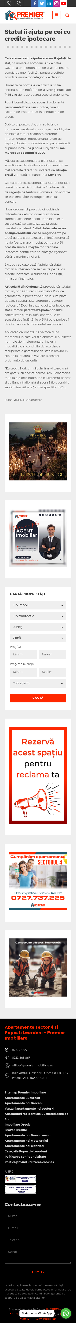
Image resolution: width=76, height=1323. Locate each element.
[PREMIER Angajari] (38, 511)
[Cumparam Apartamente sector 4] (38, 854)
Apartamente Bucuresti (22, 1098)
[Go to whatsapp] (66, 1313)
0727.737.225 (9, 3)
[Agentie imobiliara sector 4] (38, 967)
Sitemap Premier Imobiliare (25, 1092)
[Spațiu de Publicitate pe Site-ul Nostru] (38, 729)
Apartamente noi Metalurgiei (26, 1141)
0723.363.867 (19, 3)
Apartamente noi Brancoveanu (27, 1135)
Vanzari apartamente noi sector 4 (29, 1109)
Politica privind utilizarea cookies (29, 1162)
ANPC (9, 1171)
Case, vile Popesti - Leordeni (26, 1151)
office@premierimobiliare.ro (32, 1065)
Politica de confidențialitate (25, 1157)
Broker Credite (16, 1130)
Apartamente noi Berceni (23, 1103)
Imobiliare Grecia (17, 1124)
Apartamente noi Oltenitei (24, 1146)
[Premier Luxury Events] (38, 424)
